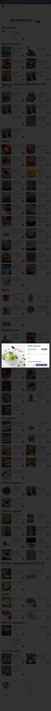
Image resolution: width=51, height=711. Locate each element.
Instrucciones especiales (35, 361)
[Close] (47, 345)
